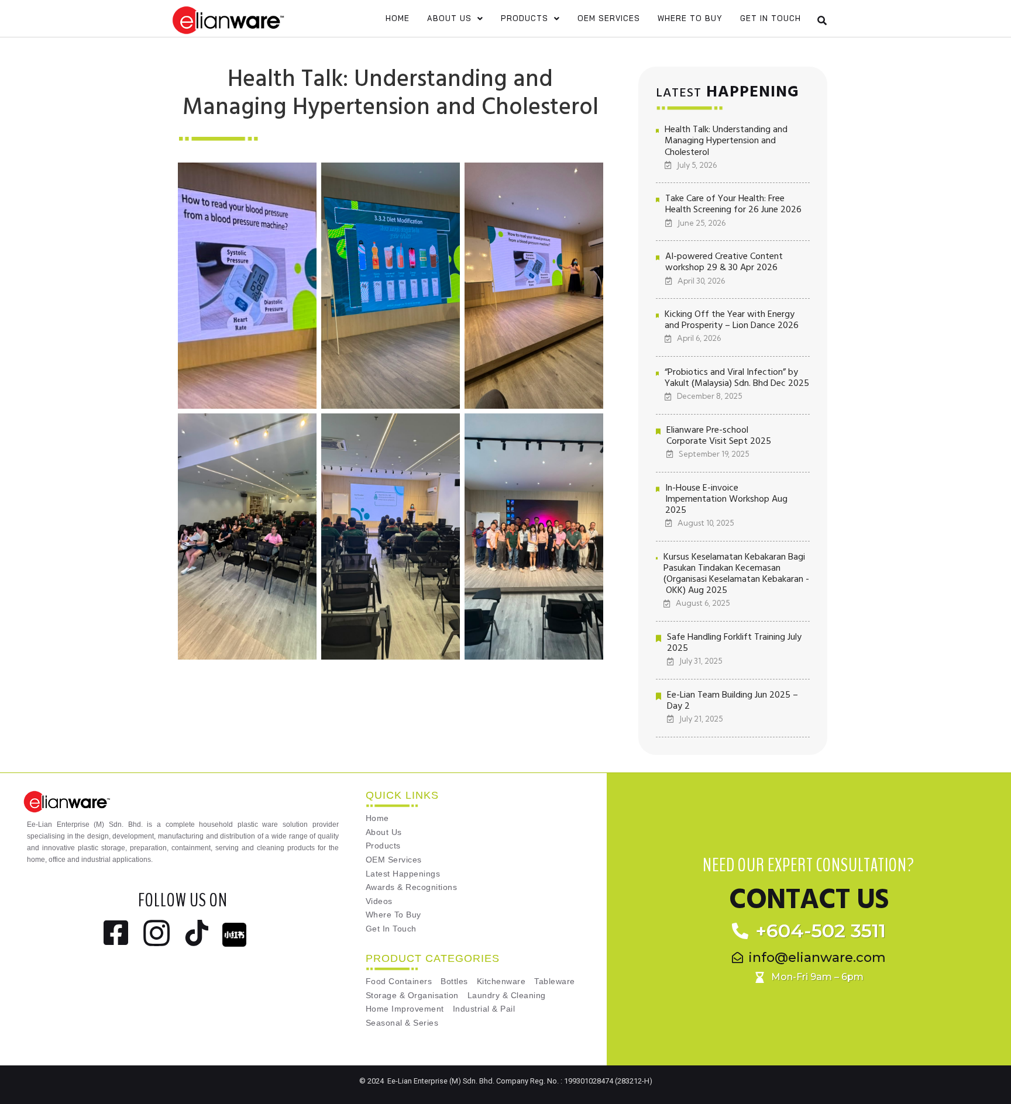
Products (524, 18)
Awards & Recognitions (412, 887)
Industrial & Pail (484, 1009)
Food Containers (399, 981)
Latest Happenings (403, 874)
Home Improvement (405, 1009)
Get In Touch (770, 18)
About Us (449, 18)
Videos (379, 901)
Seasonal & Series (402, 1023)
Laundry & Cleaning (506, 995)
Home (398, 18)
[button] (455, 18)
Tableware (554, 981)
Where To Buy (690, 18)
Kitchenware (501, 981)
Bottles (454, 981)
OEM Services (608, 18)
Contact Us (808, 900)
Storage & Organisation (412, 995)
